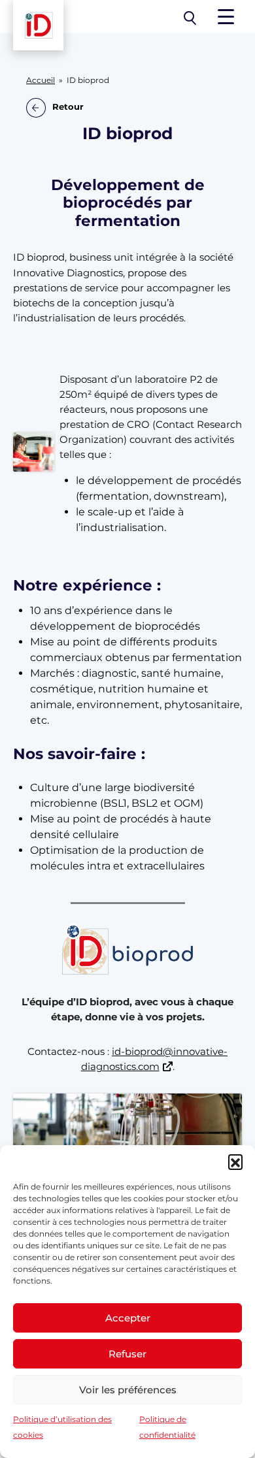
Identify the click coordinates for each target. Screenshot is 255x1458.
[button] (235, 1161)
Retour (68, 107)
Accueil (40, 80)
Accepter (127, 1318)
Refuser (127, 1354)
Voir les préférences (128, 1390)
